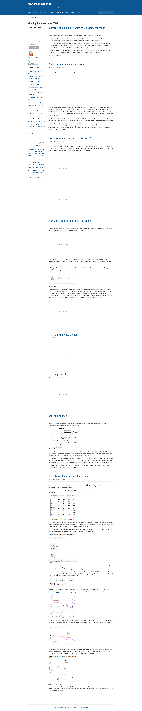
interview (36, 165)
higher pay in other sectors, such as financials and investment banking (87, 624)
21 (39, 124)
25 (31, 127)
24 (28, 127)
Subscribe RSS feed (33, 57)
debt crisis (34, 151)
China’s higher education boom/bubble (76, 484)
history (40, 160)
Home (29, 12)
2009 (33, 17)
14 (39, 121)
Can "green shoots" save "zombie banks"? (70, 138)
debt (29, 151)
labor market (42, 167)
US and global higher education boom (68, 476)
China (66, 12)
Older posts (53, 699)
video (33, 177)
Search (112, 12)
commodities (43, 146)
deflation (40, 151)
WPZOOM (85, 707)
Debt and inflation (57, 415)
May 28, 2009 (51, 419)
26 (33, 127)
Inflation (30, 165)
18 (31, 124)
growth (35, 160)
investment (32, 167)
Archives (72, 12)
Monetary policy (43, 12)
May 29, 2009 (51, 224)
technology (30, 175)
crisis (35, 149)
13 (36, 121)
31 (28, 129)
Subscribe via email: (34, 41)
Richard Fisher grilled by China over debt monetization (76, 27)
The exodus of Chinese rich (35, 105)
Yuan (41, 177)
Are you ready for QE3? (34, 81)
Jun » (33, 133)
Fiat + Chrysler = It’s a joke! (62, 334)
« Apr (29, 133)
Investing (35, 12)
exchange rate (38, 155)
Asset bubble (60, 12)
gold (37, 158)
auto (35, 143)
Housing (31, 162)
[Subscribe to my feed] (31, 53)
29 (41, 127)
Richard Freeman (74, 486)
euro (29, 155)
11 (31, 121)
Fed (42, 156)
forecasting (31, 158)
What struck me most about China (66, 64)
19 (33, 124)
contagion (31, 149)
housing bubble (37, 162)
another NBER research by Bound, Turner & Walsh (65, 593)
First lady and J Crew (59, 374)
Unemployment (37, 175)
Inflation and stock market (35, 84)
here (61, 55)
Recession (34, 173)
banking (38, 143)
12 (33, 121)
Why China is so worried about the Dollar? (70, 220)
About (78, 12)
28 (39, 127)
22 (41, 124)
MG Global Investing (39, 4)
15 (41, 121)
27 (36, 127)
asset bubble (31, 143)
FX (35, 158)
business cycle (31, 146)
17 (28, 124)
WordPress (63, 707)
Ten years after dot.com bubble (36, 102)
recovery (41, 172)
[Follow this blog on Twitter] (33, 62)
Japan (37, 167)
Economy (35, 153)
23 (44, 124)
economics (30, 153)
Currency (52, 12)
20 (36, 124)
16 (44, 121)
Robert (70, 109)
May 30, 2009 (51, 67)
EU (45, 153)
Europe (33, 155)
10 (28, 121)
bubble (42, 143)
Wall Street (37, 177)
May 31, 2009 (51, 31)
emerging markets (41, 153)
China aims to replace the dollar (74, 266)
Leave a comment (60, 31)
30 (44, 127)
